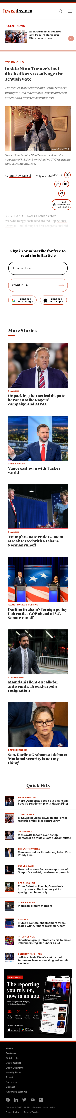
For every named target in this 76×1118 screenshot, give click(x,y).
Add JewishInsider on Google (63, 204)
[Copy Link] (57, 184)
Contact (10, 1087)
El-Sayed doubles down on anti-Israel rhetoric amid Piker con (45, 35)
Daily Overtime (15, 1068)
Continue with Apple (56, 300)
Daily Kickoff (13, 1063)
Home (9, 1048)
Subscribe (12, 1082)
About (9, 1077)
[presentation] (71, 38)
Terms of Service (31, 1112)
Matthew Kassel (20, 175)
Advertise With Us (16, 1092)
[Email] (66, 184)
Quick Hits (38, 786)
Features (11, 1053)
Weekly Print (13, 1072)
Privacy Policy (12, 1112)
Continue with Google (25, 300)
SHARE (57, 174)
